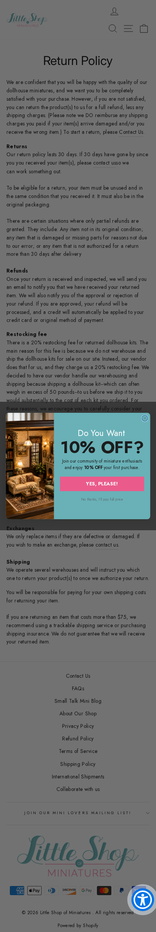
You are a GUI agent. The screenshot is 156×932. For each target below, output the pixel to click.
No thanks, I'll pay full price (102, 499)
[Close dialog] (145, 418)
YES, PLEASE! (102, 483)
